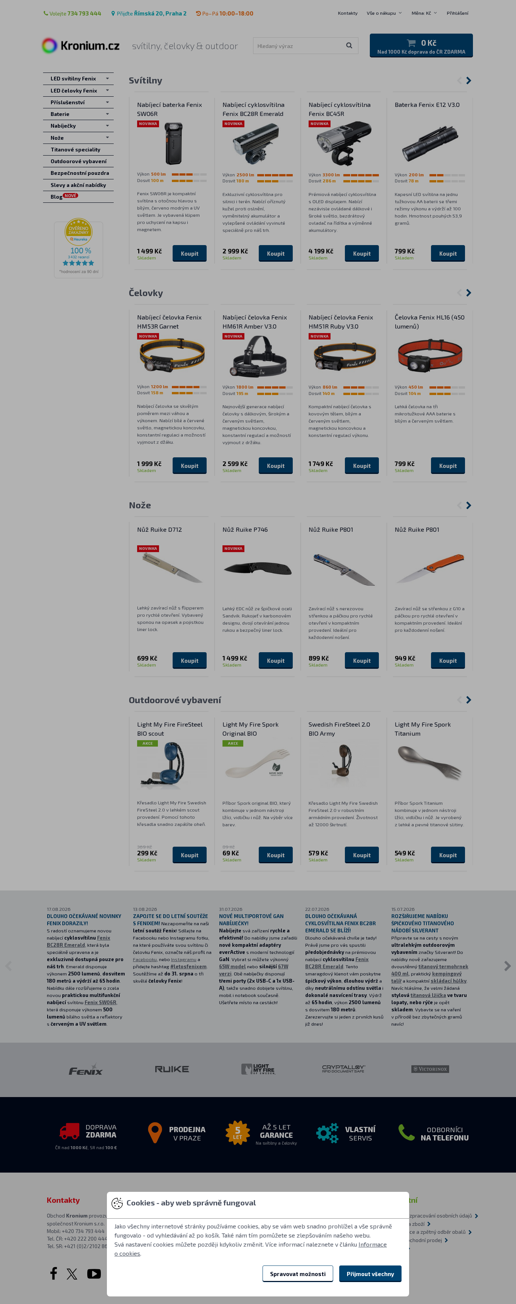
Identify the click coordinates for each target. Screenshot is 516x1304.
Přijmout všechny (370, 1273)
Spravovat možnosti (298, 1273)
